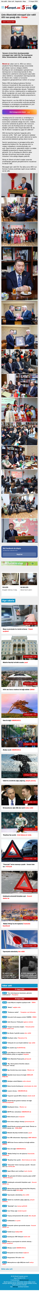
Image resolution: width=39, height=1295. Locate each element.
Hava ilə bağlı (14, 1148)
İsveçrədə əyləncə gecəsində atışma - (19, 1226)
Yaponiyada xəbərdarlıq (16, 1195)
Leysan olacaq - (15, 1091)
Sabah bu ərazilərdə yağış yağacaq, (18, 1200)
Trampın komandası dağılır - (18, 1027)
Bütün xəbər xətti (7, 1269)
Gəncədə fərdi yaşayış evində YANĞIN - (19, 1017)
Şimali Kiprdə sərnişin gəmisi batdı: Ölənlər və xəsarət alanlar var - (19, 1127)
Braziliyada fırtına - (14, 1107)
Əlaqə (24, 1)
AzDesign (15, 1286)
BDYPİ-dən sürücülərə (17, 1112)
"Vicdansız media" (19, 1012)
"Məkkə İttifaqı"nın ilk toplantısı (18, 1154)
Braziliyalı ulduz (15, 1038)
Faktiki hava (12, 1231)
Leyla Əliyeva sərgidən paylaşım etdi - (19, 1002)
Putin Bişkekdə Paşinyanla (17, 1059)
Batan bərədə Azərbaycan (20, 1086)
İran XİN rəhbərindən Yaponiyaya (20, 1137)
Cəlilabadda (12, 1220)
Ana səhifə (4, 1)
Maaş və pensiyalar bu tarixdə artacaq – (17, 1242)
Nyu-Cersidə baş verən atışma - (18, 1070)
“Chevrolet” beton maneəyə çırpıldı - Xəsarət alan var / (18, 1165)
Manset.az (6, 64)
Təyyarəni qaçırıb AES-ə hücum (19, 1096)
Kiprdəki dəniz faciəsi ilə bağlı (17, 1075)
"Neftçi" (12, 1007)
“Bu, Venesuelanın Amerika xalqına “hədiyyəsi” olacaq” (15, 1064)
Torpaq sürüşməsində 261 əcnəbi (19, 1215)
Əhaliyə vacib (14, 1248)
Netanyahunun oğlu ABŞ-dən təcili (18, 1263)
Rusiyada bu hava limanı (16, 1252)
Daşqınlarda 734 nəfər (13, 1257)
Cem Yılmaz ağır (14, 1211)
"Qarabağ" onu (15, 1206)
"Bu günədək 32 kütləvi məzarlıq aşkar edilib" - (19, 1176)
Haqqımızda (18, 1)
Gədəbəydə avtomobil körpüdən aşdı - (19, 1183)
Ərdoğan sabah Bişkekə (17, 1081)
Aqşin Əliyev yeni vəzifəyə (18, 1171)
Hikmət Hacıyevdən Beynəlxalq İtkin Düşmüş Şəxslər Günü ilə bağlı (18, 1189)
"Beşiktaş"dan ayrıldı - (19, 1160)
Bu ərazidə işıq (14, 1047)
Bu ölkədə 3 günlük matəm (17, 1033)
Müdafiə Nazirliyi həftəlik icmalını (17, 1132)
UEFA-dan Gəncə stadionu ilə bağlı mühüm (18, 1143)
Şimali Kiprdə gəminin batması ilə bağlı (17, 1101)
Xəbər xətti (11, 1)
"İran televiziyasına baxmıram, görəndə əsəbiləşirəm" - (17, 993)
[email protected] (24, 1280)
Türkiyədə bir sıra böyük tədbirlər (19, 1043)
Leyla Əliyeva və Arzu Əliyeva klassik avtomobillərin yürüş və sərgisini (16, 1053)
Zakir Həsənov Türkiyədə (18, 1022)
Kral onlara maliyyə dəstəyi (18, 1121)
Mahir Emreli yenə (13, 1116)
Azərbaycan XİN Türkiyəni (16, 1236)
